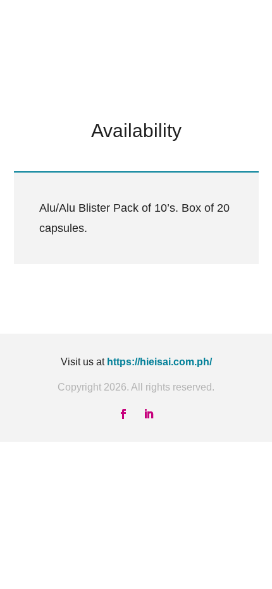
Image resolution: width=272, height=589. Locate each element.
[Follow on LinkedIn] (149, 414)
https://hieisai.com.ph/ (159, 361)
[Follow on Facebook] (123, 414)
